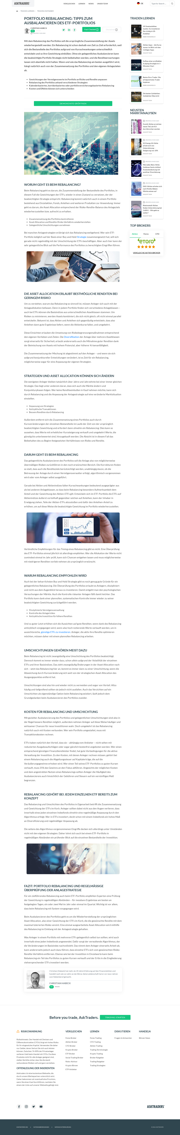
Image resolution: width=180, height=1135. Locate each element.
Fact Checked (90, 29)
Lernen (81, 4)
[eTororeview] (146, 247)
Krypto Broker (72, 1050)
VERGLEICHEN (69, 4)
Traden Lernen (27, 11)
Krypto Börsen (72, 1065)
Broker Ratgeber (97, 1057)
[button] (140, 3)
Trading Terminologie (99, 1050)
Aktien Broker (71, 1042)
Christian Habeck (38, 28)
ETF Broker (70, 1053)
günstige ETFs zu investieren (55, 632)
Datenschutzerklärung (63, 1127)
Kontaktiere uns (24, 1127)
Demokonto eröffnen (73, 103)
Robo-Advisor (71, 1061)
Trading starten (115, 1017)
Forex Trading (96, 1038)
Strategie (82, 236)
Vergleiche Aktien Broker (146, 253)
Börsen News (144, 1038)
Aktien (135, 234)
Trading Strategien (97, 1065)
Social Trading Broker (74, 1057)
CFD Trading (95, 1042)
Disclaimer (110, 29)
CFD (157, 234)
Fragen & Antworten (123, 1038)
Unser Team (102, 4)
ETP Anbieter (71, 1069)
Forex (146, 234)
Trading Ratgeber (45, 11)
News (91, 4)
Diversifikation (71, 336)
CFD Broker (71, 1046)
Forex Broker (71, 1038)
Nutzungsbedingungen (42, 1127)
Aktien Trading (96, 1046)
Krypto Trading (96, 1053)
